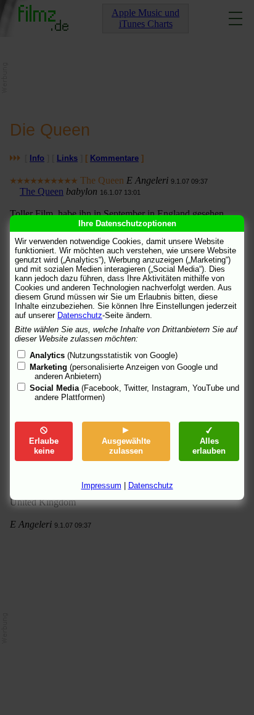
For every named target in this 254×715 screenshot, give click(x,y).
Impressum (101, 485)
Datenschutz (79, 315)
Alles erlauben (209, 446)
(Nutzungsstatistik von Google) (104, 355)
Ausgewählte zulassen (126, 446)
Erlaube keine (44, 446)
